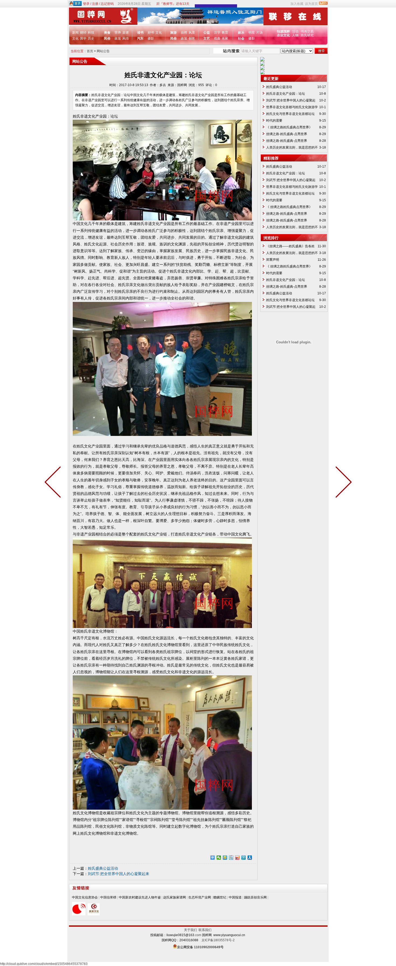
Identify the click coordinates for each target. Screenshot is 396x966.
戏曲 (217, 38)
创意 (192, 38)
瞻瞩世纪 (219, 897)
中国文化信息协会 (85, 897)
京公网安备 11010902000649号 (200, 947)
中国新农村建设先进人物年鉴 (140, 897)
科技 (91, 32)
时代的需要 (274, 120)
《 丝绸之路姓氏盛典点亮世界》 (289, 127)
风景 (192, 32)
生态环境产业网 (199, 897)
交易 (310, 31)
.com (197, 935)
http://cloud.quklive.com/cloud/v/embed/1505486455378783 (44, 964)
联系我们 (205, 930)
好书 (151, 32)
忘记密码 (107, 4)
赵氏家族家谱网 (174, 897)
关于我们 (191, 930)
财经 (83, 32)
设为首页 (311, 4)
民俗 (107, 38)
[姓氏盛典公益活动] (342, 483)
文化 (75, 38)
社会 (241, 38)
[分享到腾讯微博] (243, 857)
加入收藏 (296, 4)
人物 (295, 35)
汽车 (140, 38)
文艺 (206, 38)
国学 (83, 38)
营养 (117, 32)
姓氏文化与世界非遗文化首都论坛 (290, 114)
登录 (86, 4)
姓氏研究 (307, 35)
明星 (251, 32)
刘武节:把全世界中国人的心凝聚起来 (118, 874)
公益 (206, 32)
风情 (125, 38)
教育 (225, 32)
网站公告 (103, 51)
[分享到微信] (219, 857)
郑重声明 (272, 260)
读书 (140, 32)
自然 (184, 32)
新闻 (75, 32)
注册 (95, 4)
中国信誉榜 (108, 897)
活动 (295, 31)
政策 (117, 38)
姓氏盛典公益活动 (103, 868)
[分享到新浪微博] (237, 857)
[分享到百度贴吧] (231, 857)
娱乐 (241, 32)
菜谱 (125, 32)
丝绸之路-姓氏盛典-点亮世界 (286, 134)
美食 (107, 32)
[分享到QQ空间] (225, 857)
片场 (259, 32)
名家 (225, 38)
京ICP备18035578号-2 (218, 940)
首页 (90, 51)
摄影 (151, 38)
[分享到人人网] (250, 857)
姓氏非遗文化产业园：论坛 (285, 94)
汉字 (217, 32)
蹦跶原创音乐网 (255, 897)
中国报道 (235, 897)
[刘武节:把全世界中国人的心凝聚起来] (53, 483)
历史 (91, 38)
